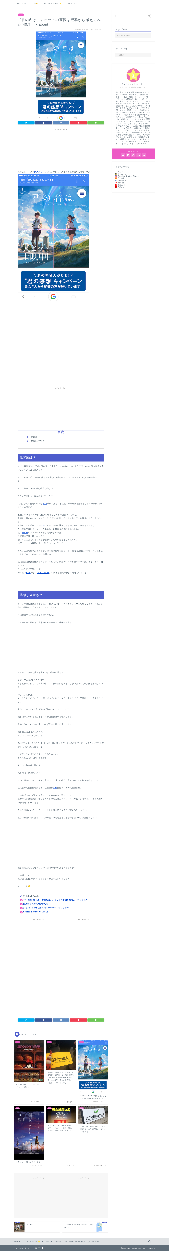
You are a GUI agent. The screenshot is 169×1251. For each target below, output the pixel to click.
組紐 (43, 525)
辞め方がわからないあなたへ (37, 904)
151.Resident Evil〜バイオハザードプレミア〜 (46, 908)
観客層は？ (36, 437)
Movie (21, 15)
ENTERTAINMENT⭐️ (53, 3)
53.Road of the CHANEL (35, 912)
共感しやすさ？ (38, 441)
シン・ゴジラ (43, 573)
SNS (45, 504)
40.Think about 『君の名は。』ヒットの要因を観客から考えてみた (55, 900)
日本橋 (25, 533)
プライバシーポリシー (23, 1248)
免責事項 (38, 1248)
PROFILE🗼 (72, 3)
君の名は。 (39, 172)
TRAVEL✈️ (21, 3)
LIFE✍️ (35, 3)
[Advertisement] (61, 149)
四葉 (55, 788)
